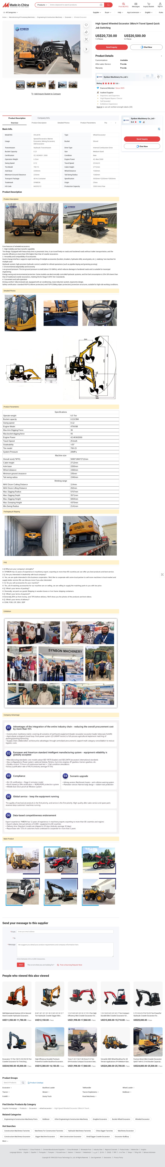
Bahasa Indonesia (149, 1152)
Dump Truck (47, 1096)
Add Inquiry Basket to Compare (47, 93)
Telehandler (86, 1087)
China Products (35, 1149)
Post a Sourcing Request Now (69, 965)
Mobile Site (134, 1149)
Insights (143, 1149)
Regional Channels (111, 1149)
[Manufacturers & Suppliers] (15, 4)
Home (4, 17)
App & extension (133, 12)
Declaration (107, 1157)
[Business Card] (159, 129)
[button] (111, 123)
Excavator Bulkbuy (122, 1136)
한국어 (102, 1152)
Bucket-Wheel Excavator (121, 1119)
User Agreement (96, 1157)
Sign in (160, 6)
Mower (45, 1092)
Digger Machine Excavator (45, 1136)
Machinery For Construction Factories (49, 1131)
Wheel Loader (128, 1087)
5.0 (132, 122)
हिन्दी (115, 1152)
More (4, 1141)
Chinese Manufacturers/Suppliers (54, 1149)
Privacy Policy (118, 1157)
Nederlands (87, 1152)
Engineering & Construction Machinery (49, 17)
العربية (95, 1152)
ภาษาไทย (122, 1152)
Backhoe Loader (49, 1087)
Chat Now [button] (148, 47)
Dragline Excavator (100, 1119)
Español (33, 1152)
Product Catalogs (36, 1083)
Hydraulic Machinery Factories (79, 1131)
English (26, 1152)
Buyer (107, 12)
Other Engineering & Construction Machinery (71, 1119)
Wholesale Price (86, 1149)
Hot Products (23, 1149)
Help (119, 12)
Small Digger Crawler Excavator (98, 1136)
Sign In (99, 107)
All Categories (11, 12)
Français (51, 1152)
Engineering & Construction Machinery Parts (20, 1119)
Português (42, 1152)
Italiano (70, 1152)
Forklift (5, 1096)
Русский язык (60, 1152)
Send (21, 965)
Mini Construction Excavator (70, 1136)
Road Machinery (88, 1096)
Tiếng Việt (137, 1152)
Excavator (68, 17)
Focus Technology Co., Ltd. (67, 1157)
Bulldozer (126, 1092)
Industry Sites (98, 1149)
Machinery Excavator (126, 1131)
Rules (161, 12)
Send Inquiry (111, 47)
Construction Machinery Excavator (17, 1136)
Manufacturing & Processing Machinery (22, 17)
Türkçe (130, 1152)
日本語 (109, 1152)
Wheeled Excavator (80, 17)
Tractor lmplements (89, 1092)
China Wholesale (72, 1149)
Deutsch (78, 1152)
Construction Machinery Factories (17, 1131)
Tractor (5, 1092)
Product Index (124, 1149)
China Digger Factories (104, 1131)
